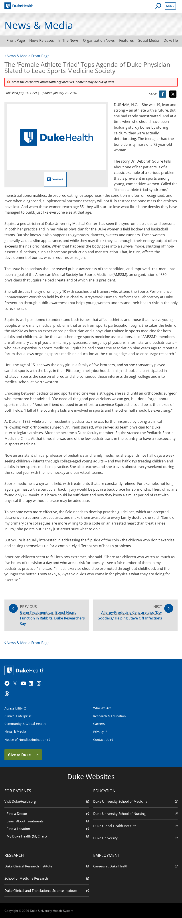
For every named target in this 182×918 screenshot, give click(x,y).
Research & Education (109, 716)
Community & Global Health (25, 723)
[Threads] (8, 694)
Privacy (98, 731)
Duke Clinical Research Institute (28, 866)
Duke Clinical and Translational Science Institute (40, 890)
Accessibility (13, 708)
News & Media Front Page (28, 55)
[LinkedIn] (32, 683)
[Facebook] (8, 683)
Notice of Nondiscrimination (25, 739)
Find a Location (18, 828)
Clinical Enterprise (18, 716)
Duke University (105, 838)
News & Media (15, 731)
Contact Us (101, 739)
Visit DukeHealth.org (20, 801)
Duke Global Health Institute (114, 826)
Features (126, 40)
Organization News (99, 40)
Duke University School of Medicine (120, 801)
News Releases (41, 40)
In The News (68, 40)
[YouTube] (24, 683)
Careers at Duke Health (110, 866)
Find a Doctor (17, 813)
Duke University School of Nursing (119, 813)
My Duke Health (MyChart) (27, 836)
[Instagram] (40, 683)
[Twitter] (16, 683)
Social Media (148, 40)
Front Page (16, 40)
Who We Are (102, 708)
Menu (170, 6)
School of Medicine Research (26, 878)
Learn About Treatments (25, 821)
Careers (99, 723)
